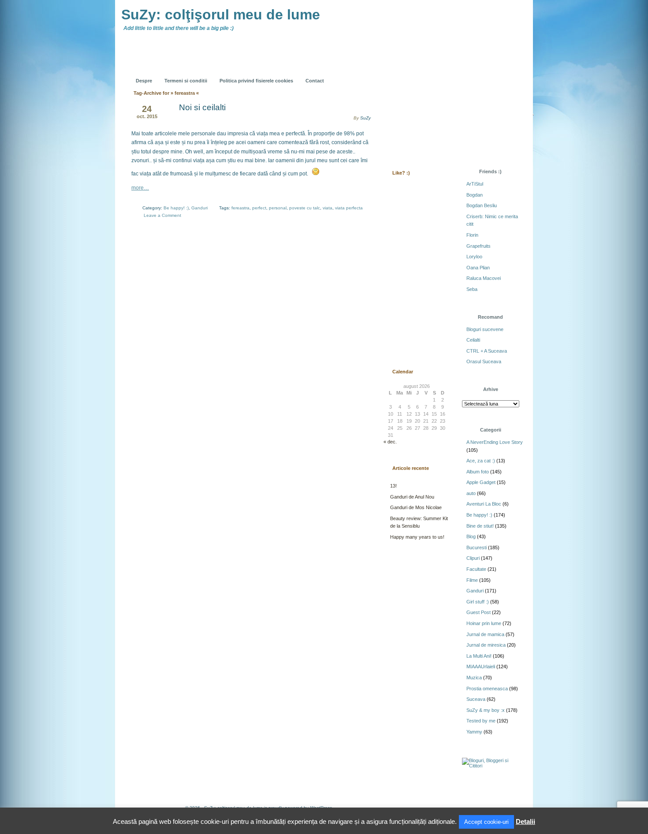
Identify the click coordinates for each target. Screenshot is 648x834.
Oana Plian (478, 267)
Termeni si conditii (185, 80)
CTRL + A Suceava (486, 351)
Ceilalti (473, 340)
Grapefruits (478, 246)
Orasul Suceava (483, 361)
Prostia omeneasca (487, 688)
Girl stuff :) (477, 601)
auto (471, 493)
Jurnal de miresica (486, 645)
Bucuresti (476, 547)
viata (327, 207)
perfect (259, 207)
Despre (144, 80)
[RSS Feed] (402, 74)
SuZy (365, 117)
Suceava (475, 699)
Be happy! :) (176, 207)
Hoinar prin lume (483, 623)
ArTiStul (474, 183)
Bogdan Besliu (481, 205)
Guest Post (478, 612)
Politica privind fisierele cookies (256, 80)
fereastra (240, 207)
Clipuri (473, 558)
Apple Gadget (480, 482)
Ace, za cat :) (480, 460)
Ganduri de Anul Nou (412, 496)
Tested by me (480, 720)
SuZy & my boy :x (485, 710)
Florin (472, 235)
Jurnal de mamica (485, 634)
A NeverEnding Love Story (494, 442)
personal (278, 207)
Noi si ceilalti (202, 107)
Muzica (474, 677)
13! (393, 485)
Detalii (525, 821)
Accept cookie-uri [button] (486, 822)
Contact (314, 80)
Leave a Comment (162, 215)
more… (140, 188)
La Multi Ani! (479, 656)
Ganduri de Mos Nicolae (416, 507)
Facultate (476, 569)
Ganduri (199, 207)
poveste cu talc (304, 207)
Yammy (474, 731)
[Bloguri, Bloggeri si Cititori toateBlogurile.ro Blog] (491, 765)
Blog (471, 536)
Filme (472, 580)
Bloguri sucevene (484, 329)
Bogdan (474, 194)
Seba (471, 289)
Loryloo (474, 256)
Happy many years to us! (417, 537)
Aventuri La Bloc (483, 503)
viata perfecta (349, 207)
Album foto (477, 471)
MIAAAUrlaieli (480, 666)
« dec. (390, 441)
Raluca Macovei (483, 278)
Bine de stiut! (480, 526)
